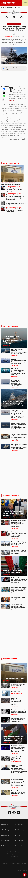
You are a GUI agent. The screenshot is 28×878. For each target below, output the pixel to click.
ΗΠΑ (23, 139)
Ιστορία (18, 835)
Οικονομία (6, 840)
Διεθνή (5, 846)
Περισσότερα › (23, 498)
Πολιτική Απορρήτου (11, 854)
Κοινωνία (19, 825)
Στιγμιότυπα (20, 840)
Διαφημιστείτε (14, 856)
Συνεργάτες (20, 846)
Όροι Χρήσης (18, 851)
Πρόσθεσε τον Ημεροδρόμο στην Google (13, 68)
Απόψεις (6, 830)
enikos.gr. (11, 100)
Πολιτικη (19, 24)
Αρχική (5, 825)
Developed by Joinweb (21, 870)
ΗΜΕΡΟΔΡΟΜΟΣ (8, 36)
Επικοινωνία (21, 854)
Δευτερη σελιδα (10, 659)
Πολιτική (6, 835)
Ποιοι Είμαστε (10, 851)
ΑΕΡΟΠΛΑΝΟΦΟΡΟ (14, 139)
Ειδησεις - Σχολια (11, 24)
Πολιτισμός (20, 830)
